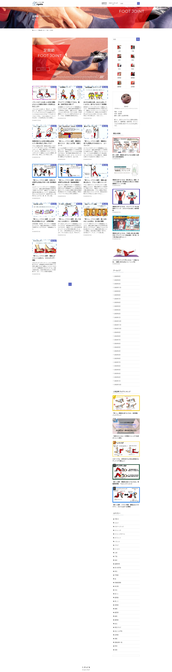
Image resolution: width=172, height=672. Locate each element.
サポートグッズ (119, 526)
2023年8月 (117, 358)
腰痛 (116, 608)
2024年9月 (117, 332)
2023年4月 (117, 373)
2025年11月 (117, 287)
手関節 (117, 575)
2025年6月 (117, 302)
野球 (116, 646)
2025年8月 (117, 295)
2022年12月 (117, 384)
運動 (116, 638)
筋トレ (117, 594)
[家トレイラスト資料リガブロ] (38, 3)
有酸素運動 (118, 582)
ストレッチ (118, 530)
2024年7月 (117, 340)
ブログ (117, 545)
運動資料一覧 (118, 642)
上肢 (116, 552)
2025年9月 (117, 291)
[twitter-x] (83, 667)
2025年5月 (117, 306)
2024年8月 (117, 336)
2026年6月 (117, 280)
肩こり (117, 601)
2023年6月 (117, 366)
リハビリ (117, 549)
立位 (116, 590)
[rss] (89, 667)
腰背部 (117, 612)
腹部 (116, 616)
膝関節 (117, 620)
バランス (117, 541)
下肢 (36, 19)
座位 (116, 571)
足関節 (117, 635)
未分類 (117, 586)
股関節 (117, 597)
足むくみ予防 (118, 631)
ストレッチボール (120, 534)
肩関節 (117, 605)
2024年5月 (117, 347)
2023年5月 (117, 369)
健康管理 (117, 564)
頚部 (116, 650)
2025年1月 (117, 317)
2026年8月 (117, 276)
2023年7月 (117, 362)
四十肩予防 (118, 567)
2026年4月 (117, 284)
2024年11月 (117, 325)
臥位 (116, 623)
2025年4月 (117, 310)
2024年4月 (117, 351)
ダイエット (118, 538)
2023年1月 (117, 381)
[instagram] (85, 667)
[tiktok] (87, 667)
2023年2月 (117, 377)
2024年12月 (117, 321)
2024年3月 (117, 355)
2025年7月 (117, 299)
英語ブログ (118, 627)
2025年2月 (117, 313)
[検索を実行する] (138, 3)
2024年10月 (117, 328)
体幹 (116, 560)
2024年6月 (117, 343)
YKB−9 (117, 519)
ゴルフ (117, 523)
